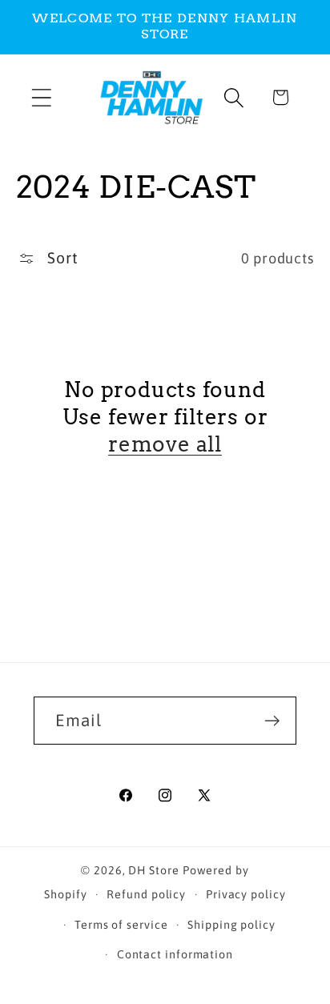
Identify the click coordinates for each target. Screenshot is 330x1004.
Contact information (175, 954)
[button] (41, 97)
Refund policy (146, 894)
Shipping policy (231, 924)
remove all (165, 444)
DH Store (153, 870)
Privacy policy (246, 894)
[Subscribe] (273, 721)
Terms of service (121, 924)
